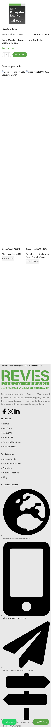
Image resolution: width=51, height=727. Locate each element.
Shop (12, 34)
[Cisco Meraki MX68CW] (37, 159)
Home (4, 34)
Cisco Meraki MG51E (11, 249)
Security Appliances (37, 254)
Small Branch (32, 257)
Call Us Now (41, 722)
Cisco (20, 34)
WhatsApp (10, 722)
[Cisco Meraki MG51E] (13, 159)
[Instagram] (11, 411)
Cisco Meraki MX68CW (36, 249)
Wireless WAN (14, 254)
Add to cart (20, 55)
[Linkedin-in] (17, 411)
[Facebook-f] (4, 411)
